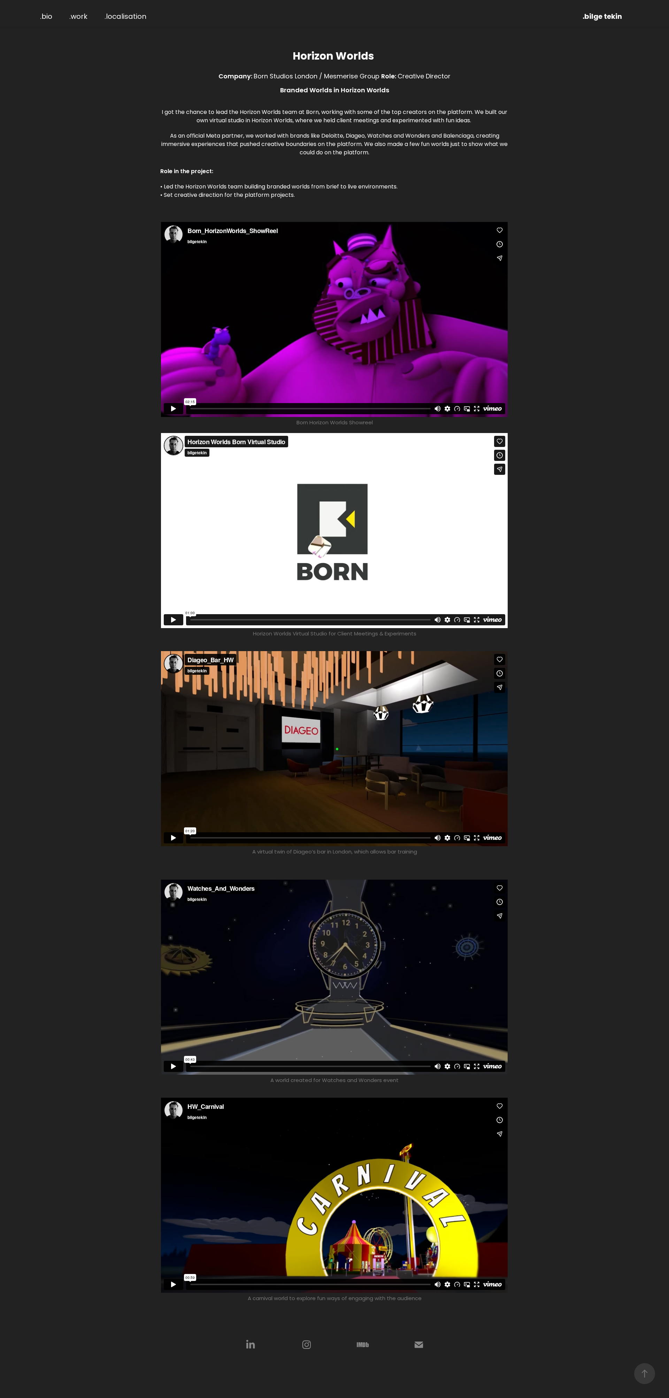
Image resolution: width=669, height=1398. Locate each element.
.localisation (125, 17)
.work (78, 17)
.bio (46, 17)
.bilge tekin (602, 17)
